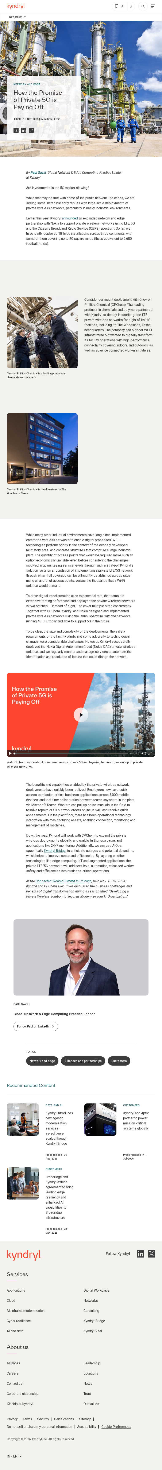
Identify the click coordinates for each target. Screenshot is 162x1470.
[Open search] (143, 6)
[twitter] (151, 1254)
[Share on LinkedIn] (23, 130)
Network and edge (27, 84)
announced (70, 218)
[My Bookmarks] (131, 6)
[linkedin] (140, 1254)
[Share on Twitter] (16, 130)
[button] (81, 714)
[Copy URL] (31, 130)
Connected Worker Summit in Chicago (64, 881)
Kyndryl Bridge (55, 851)
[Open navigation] (153, 6)
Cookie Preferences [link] (116, 1427)
